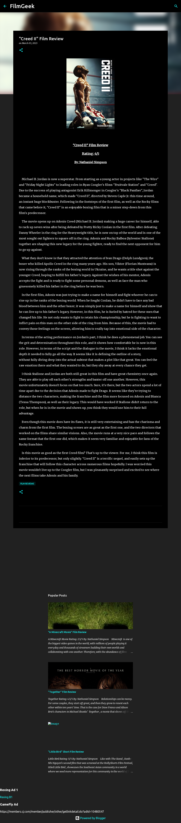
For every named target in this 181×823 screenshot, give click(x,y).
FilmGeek (22, 6)
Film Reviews (27, 484)
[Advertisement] (90, 558)
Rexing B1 (6, 797)
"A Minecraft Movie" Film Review (67, 632)
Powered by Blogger (93, 818)
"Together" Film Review (62, 692)
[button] (21, 50)
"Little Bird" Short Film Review (66, 751)
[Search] (39, 6)
